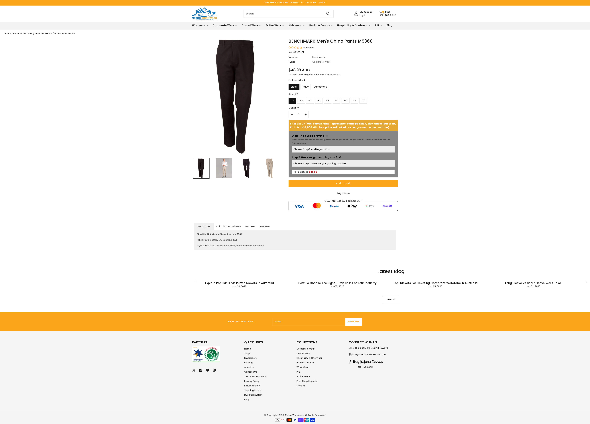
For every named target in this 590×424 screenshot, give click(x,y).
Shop (247, 353)
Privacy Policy (251, 381)
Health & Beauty (306, 362)
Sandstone (320, 86)
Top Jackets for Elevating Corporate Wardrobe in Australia (435, 283)
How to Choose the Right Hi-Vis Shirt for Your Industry (337, 283)
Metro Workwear (294, 415)
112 (354, 100)
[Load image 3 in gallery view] (247, 168)
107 (346, 100)
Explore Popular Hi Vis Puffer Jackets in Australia (239, 283)
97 (327, 100)
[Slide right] (586, 281)
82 (301, 100)
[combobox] (288, 14)
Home (8, 33)
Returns (250, 226)
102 (336, 100)
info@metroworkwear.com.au (369, 354)
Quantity (294, 107)
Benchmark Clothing (23, 33)
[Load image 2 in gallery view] (224, 168)
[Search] (328, 14)
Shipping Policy (252, 390)
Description (204, 226)
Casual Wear (304, 353)
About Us (249, 367)
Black (294, 86)
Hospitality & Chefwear (309, 358)
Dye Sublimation (253, 394)
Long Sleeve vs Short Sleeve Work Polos (533, 283)
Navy (306, 86)
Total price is (305, 171)
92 (318, 100)
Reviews (265, 226)
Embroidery (250, 358)
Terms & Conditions (255, 376)
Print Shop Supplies (307, 381)
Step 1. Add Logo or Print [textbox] (343, 139)
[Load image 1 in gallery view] (201, 168)
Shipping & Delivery (228, 226)
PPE (298, 371)
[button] (387, 13)
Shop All (301, 385)
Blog (246, 399)
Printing (248, 362)
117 (363, 100)
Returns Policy (252, 385)
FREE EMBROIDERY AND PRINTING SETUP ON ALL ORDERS (295, 2)
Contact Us (250, 371)
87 (310, 100)
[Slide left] (195, 281)
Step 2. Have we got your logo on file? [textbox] (316, 157)
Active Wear (303, 376)
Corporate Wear (306, 348)
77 (292, 100)
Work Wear (303, 367)
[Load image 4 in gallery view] (269, 168)
